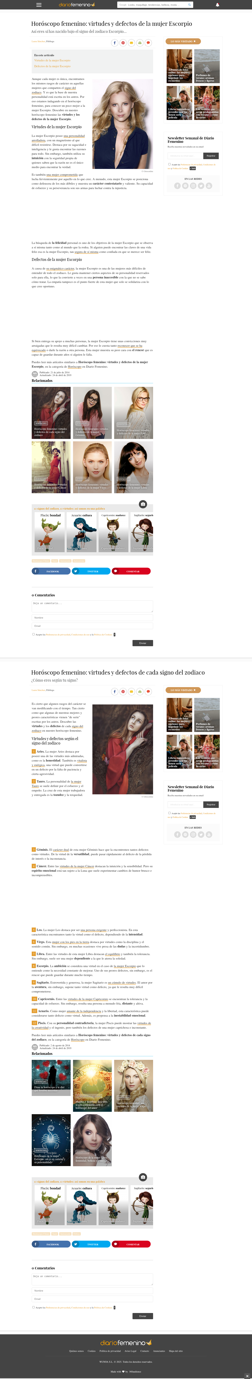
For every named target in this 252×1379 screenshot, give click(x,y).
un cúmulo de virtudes (122, 982)
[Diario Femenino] (77, 6)
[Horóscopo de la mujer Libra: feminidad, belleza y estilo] (92, 1165)
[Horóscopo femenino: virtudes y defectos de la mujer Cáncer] (51, 492)
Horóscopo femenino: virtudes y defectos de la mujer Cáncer (50, 486)
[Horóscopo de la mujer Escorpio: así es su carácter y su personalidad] (51, 1165)
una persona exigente (94, 930)
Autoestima (79, 560)
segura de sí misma (86, 252)
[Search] (189, 5)
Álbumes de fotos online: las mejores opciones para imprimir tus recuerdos (179, 75)
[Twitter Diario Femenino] (201, 186)
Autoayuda (65, 560)
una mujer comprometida (62, 174)
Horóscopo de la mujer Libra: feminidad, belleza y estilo (91, 1159)
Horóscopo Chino (41, 560)
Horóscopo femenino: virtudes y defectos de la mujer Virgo (92, 486)
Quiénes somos (76, 1351)
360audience (135, 1371)
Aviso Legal (130, 1351)
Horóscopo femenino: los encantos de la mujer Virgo (131, 1104)
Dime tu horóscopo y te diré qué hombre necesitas (49, 1088)
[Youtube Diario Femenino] (209, 186)
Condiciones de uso (80, 634)
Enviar (142, 643)
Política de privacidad (110, 1351)
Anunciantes (159, 1351)
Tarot (54, 560)
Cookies (91, 1351)
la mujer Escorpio (125, 966)
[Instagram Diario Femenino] (193, 186)
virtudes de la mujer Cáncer (77, 866)
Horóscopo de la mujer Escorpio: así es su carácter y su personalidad (49, 1159)
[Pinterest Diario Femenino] (185, 186)
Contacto (144, 1351)
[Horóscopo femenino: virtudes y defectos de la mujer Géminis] (92, 438)
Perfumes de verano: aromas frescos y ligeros (205, 77)
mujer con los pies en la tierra (70, 942)
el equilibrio (112, 954)
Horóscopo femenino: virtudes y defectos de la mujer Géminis (92, 432)
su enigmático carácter (60, 268)
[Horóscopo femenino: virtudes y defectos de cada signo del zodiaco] (51, 438)
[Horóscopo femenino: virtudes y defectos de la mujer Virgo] (92, 492)
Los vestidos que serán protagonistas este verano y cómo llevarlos (207, 113)
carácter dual (61, 849)
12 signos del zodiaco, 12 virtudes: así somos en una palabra (69, 508)
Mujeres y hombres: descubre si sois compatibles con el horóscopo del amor (91, 1105)
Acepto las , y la (74, 634)
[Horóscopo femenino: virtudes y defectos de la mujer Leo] (133, 438)
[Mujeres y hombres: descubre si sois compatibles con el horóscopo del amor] (92, 1110)
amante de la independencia (84, 1011)
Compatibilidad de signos (89, 1096)
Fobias (77, 1233)
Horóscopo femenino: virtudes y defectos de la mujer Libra (133, 486)
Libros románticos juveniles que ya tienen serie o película (179, 113)
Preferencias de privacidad (58, 634)
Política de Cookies (103, 634)
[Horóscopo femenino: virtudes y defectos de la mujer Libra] (133, 492)
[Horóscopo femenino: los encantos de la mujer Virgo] (133, 1110)
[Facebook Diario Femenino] (177, 186)
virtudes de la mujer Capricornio (88, 999)
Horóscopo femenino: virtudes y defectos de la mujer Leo (133, 431)
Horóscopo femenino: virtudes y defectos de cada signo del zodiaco (50, 432)
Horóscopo (74, 366)
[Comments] (148, 43)
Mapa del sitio (176, 1351)
